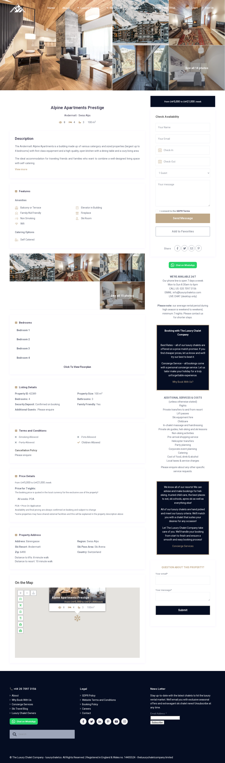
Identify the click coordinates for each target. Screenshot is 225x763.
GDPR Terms (183, 211)
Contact (136, 7)
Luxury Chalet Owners (24, 713)
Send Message (183, 218)
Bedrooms (25, 322)
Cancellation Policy (26, 450)
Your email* (162, 573)
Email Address (158, 713)
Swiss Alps (85, 115)
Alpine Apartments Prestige (70, 597)
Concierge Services (183, 546)
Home (51, 7)
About (66, 7)
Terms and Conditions (32, 430)
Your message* (164, 590)
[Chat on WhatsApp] (183, 264)
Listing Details (28, 387)
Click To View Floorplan (77, 367)
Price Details (27, 476)
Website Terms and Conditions (99, 700)
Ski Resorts (117, 7)
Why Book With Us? (182, 381)
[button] (77, 618)
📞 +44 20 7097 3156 (162, 7)
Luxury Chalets (90, 7)
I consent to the (175, 211)
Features (24, 191)
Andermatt (70, 115)
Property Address (30, 535)
